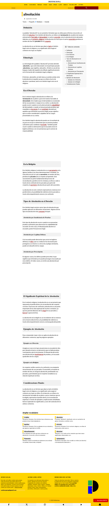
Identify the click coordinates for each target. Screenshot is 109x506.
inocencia (34, 109)
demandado (43, 37)
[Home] (100, 505)
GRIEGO (65, 4)
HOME (25, 4)
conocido (57, 37)
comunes (42, 211)
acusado (44, 124)
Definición (69, 50)
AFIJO (50, 4)
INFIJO (55, 4)
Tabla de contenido (73, 47)
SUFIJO (45, 4)
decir (32, 241)
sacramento (53, 170)
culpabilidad (55, 105)
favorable (34, 37)
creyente (48, 41)
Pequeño (32, 22)
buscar (25, 313)
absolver (32, 35)
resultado (45, 109)
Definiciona (54, 1)
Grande (47, 22)
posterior (34, 185)
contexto (35, 39)
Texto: (25, 22)
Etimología (69, 52)
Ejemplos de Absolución (73, 77)
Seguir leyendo (18, 487)
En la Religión (70, 57)
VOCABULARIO (73, 4)
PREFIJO (39, 4)
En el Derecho (70, 54)
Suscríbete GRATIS (102, 500)
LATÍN (60, 4)
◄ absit (13, 8)
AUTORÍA (80, 4)
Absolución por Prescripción (76, 71)
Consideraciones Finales (73, 84)
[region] (74, 101)
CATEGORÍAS (32, 4)
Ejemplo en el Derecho (74, 80)
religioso (41, 39)
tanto (50, 46)
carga (44, 311)
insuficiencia (39, 354)
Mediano (39, 22)
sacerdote (72, 39)
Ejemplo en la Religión (74, 82)
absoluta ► (71, 8)
